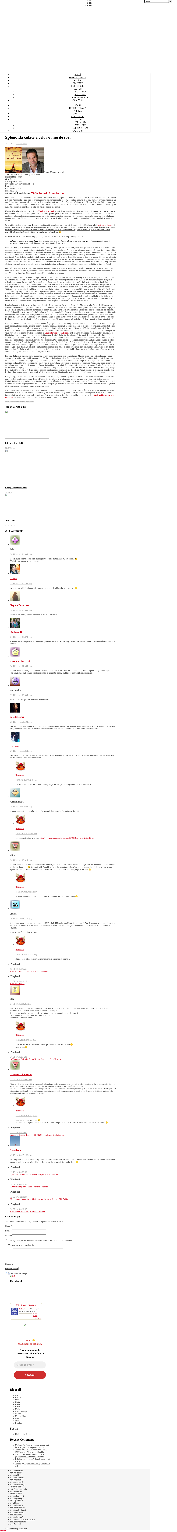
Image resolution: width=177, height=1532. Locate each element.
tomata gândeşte (16, 1498)
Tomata (20, 775)
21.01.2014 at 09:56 (24, 1040)
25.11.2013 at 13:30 (18, 695)
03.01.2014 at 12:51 (18, 969)
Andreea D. (16, 632)
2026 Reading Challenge (26, 1305)
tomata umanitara (17, 1512)
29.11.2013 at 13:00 (24, 954)
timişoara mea (16, 1491)
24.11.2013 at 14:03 (18, 554)
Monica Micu (20, 1416)
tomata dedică (16, 1515)
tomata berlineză (17, 1496)
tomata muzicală (17, 1477)
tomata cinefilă (16, 1473)
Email (8, 1231)
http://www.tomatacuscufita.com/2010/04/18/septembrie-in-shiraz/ (67, 838)
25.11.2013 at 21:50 (18, 722)
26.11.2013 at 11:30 (24, 833)
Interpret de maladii (14, 443)
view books (38, 1318)
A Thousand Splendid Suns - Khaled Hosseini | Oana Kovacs (35, 1059)
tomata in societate (17, 1508)
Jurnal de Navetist (20, 661)
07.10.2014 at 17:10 (18, 1155)
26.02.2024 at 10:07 (18, 1209)
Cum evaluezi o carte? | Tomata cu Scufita (27, 1211)
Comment (9, 1264)
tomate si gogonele (18, 1522)
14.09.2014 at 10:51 (18, 1133)
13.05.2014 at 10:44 (18, 1079)
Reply (29, 554)
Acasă (78, 74)
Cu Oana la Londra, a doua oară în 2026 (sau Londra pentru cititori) (32, 1446)
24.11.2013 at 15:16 (18, 583)
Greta (17, 1402)
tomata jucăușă (16, 1480)
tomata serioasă (16, 1482)
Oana (17, 1421)
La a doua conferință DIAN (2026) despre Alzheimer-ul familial (31, 1451)
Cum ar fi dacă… (17, 983)
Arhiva (78, 80)
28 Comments (21, 144)
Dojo (17, 1400)
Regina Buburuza (19, 605)
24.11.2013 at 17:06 (18, 666)
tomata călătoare (17, 1475)
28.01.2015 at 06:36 (18, 1184)
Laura (13, 578)
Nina (17, 1418)
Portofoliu (77, 86)
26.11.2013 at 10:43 (18, 807)
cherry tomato (16, 1487)
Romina (18, 1423)
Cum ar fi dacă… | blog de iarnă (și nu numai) (29, 971)
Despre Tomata (77, 77)
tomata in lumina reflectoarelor (22, 1519)
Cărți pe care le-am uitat (16, 488)
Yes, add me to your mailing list (21, 1245)
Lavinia (14, 746)
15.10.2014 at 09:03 (18, 1172)
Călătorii (77, 100)
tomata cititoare (16, 1470)
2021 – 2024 (80, 91)
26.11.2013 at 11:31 (24, 780)
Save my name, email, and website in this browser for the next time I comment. (40, 1240)
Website (8, 1235)
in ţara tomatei (16, 1494)
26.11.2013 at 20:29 (24, 892)
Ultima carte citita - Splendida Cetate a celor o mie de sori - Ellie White (39, 1199)
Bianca (18, 1397)
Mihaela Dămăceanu (21, 1074)
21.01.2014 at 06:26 (18, 1004)
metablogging (16, 1503)
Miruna (18, 1414)
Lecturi (77, 88)
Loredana (15, 1150)
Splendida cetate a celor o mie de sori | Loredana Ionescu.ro (34, 1174)
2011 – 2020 (80, 94)
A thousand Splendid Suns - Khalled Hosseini (29, 1187)
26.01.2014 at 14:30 (18, 1057)
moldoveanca (17, 717)
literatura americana (26, 402)
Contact (78, 83)
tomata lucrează (16, 1517)
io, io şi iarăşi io (16, 1501)
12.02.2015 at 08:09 (18, 1197)
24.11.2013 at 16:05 (18, 610)
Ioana (17, 1404)
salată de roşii (15, 1524)
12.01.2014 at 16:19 (18, 981)
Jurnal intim (10, 520)
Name (8, 1226)
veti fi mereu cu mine (19, 1489)
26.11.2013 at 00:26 (18, 751)
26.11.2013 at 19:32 (18, 860)
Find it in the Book (23, 1434)
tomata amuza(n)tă (17, 1484)
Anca (17, 1395)
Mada (17, 1409)
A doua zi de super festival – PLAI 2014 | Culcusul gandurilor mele (37, 1135)
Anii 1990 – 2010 (80, 97)
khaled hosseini (11, 402)
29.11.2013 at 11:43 (18, 919)
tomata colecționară (18, 1510)
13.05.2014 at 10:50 (24, 1115)
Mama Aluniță (21, 1411)
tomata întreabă (16, 1505)
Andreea (21, 1309)
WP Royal (23, 1528)
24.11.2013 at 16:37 (18, 637)
